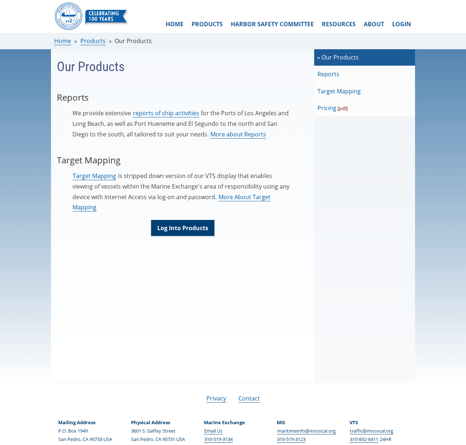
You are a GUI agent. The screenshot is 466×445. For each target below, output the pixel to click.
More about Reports (238, 134)
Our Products (133, 41)
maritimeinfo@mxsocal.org (306, 430)
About (374, 24)
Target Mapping (94, 176)
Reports (328, 74)
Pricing (326, 108)
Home (174, 24)
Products (207, 24)
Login (401, 24)
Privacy (216, 398)
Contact (249, 398)
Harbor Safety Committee (272, 24)
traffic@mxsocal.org (371, 430)
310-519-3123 (291, 439)
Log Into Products (182, 228)
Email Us (213, 430)
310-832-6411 (364, 439)
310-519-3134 (218, 439)
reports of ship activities (166, 113)
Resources (339, 24)
